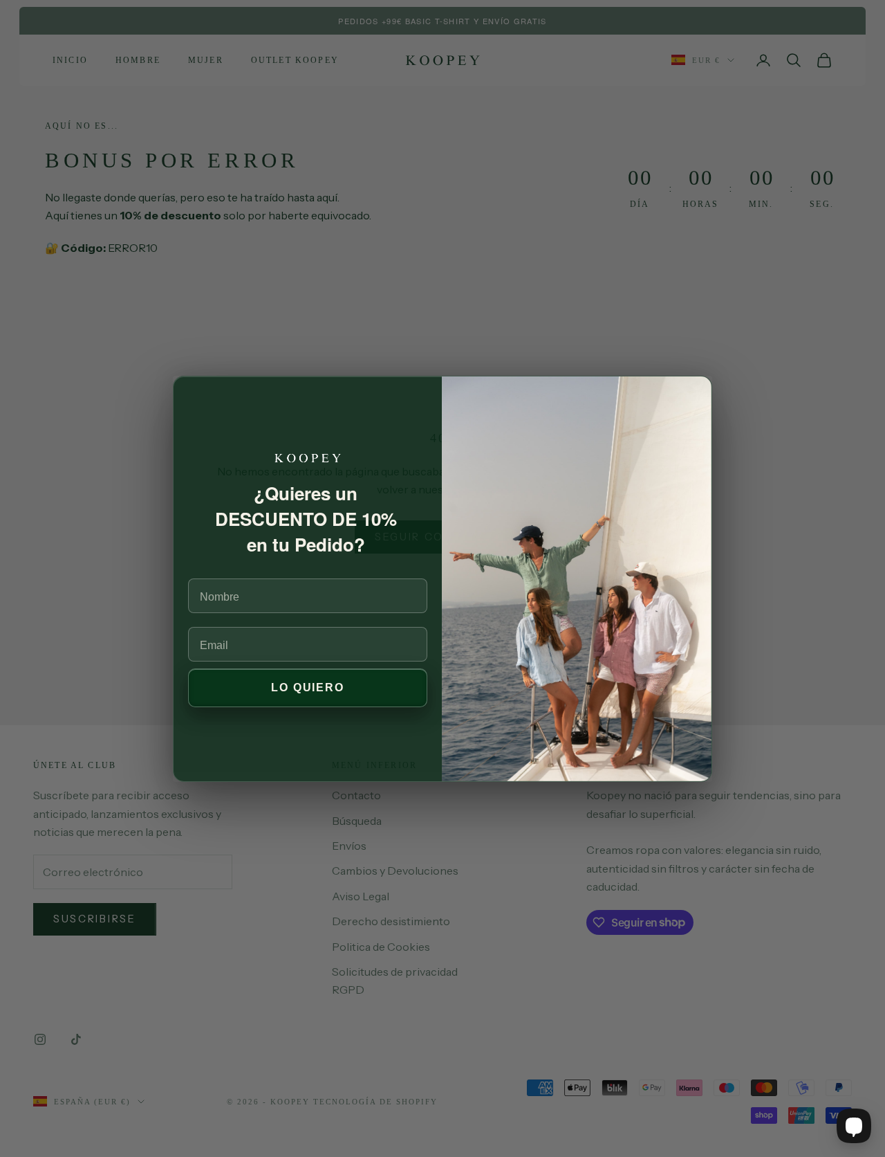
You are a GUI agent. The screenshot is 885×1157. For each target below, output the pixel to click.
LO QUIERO (307, 687)
